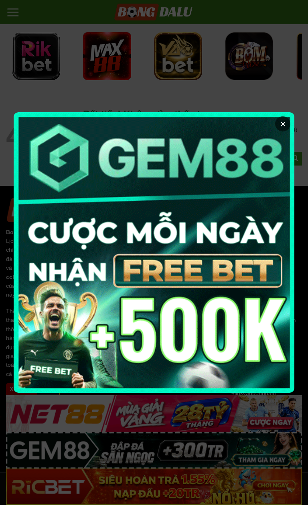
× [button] (283, 124)
